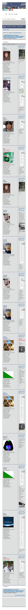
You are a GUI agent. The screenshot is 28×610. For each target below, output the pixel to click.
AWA (4, 47)
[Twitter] (5, 10)
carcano (5, 367)
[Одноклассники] (8, 10)
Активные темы (6, 29)
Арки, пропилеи (19, 37)
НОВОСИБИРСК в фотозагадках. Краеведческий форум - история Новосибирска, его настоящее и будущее (13, 36)
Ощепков (5, 210)
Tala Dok (5, 239)
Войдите (10, 32)
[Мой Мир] (10, 10)
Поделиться (21, 76)
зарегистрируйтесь (17, 32)
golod (4, 117)
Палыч (4, 336)
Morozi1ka (5, 436)
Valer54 (4, 557)
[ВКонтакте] (3, 10)
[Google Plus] (12, 10)
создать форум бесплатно (20, 595)
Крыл (4, 513)
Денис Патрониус (7, 77)
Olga (4, 148)
